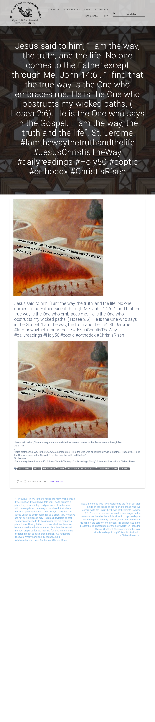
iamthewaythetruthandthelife (81, 469)
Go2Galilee (101, 9)
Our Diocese (71, 9)
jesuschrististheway (107, 469)
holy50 (61, 469)
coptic (37, 469)
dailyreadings (49, 469)
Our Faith (53, 9)
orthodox (124, 469)
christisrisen (25, 469)
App (106, 16)
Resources (92, 16)
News (87, 9)
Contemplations (56, 481)
